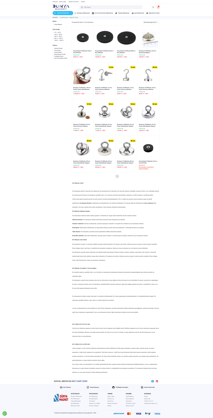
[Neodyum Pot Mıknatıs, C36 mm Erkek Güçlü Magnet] (148, 37)
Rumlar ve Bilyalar (94, 405)
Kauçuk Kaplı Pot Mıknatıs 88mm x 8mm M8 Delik (126, 51)
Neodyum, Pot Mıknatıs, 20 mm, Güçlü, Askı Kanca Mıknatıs (147, 88)
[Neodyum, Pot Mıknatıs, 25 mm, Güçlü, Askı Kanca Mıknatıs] (83, 111)
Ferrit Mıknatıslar (75, 398)
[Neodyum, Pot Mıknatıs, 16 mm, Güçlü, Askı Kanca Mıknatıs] (126, 74)
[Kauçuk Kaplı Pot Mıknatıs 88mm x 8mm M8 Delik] (126, 37)
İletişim (109, 405)
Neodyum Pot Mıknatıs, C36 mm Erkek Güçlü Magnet (147, 51)
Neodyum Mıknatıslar (76, 396)
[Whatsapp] (4, 413)
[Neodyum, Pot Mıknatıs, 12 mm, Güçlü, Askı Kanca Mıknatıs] (105, 74)
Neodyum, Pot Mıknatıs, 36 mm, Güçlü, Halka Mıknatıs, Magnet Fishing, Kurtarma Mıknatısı (125, 125)
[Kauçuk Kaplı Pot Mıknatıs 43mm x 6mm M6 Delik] (83, 37)
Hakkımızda (147, 398)
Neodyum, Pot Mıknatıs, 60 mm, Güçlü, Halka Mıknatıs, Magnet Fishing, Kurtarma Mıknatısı (103, 162)
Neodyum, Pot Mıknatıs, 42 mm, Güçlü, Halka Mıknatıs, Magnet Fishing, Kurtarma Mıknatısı (147, 125)
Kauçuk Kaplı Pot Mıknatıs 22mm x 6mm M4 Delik (148, 162)
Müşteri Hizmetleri (112, 403)
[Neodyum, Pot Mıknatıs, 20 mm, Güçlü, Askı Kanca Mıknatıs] (148, 74)
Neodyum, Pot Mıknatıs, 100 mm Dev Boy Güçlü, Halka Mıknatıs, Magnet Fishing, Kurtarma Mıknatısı (82, 88)
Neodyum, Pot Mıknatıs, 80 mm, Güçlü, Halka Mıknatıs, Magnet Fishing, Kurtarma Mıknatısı (125, 162)
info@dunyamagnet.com (150, 403)
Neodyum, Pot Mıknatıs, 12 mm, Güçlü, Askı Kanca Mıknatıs (103, 88)
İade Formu (110, 401)
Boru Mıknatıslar (93, 398)
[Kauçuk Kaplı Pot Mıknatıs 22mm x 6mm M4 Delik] (148, 148)
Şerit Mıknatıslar (75, 403)
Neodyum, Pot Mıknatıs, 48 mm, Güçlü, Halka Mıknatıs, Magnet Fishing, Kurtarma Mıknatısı (81, 162)
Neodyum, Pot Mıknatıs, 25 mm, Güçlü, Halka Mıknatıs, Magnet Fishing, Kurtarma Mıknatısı (103, 125)
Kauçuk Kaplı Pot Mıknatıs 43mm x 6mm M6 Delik (82, 51)
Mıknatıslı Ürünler (75, 405)
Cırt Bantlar (92, 401)
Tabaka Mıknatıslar (76, 401)
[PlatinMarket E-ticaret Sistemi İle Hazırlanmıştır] (119, 414)
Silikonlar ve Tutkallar (94, 403)
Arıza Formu (110, 398)
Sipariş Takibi (110, 396)
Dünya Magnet (75, 364)
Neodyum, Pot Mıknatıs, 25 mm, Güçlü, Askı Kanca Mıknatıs (81, 125)
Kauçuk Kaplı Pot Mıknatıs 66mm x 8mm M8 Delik (104, 51)
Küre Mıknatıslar (93, 396)
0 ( (144, 401)
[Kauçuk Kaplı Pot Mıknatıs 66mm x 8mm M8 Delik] (105, 37)
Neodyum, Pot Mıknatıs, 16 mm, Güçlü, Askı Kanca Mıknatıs (125, 88)
